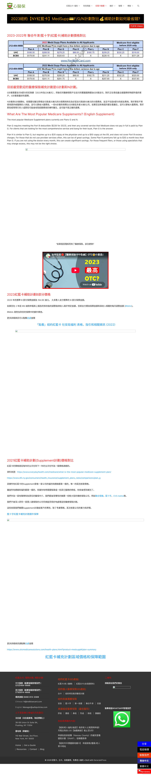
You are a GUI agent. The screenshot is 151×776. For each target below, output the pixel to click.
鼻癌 (75, 713)
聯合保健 (99, 496)
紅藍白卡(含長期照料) (85, 684)
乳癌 (82, 713)
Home (18, 745)
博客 (129, 6)
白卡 (60, 693)
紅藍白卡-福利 (72, 6)
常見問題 (86, 6)
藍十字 (108, 496)
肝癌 (60, 713)
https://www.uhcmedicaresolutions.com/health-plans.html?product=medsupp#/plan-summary (51, 649)
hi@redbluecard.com (32, 701)
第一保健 (78, 703)
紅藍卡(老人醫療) (65, 684)
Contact (33, 749)
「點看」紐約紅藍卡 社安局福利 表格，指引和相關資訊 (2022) (75, 324)
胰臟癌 (98, 713)
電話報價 (144, 749)
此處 (29, 318)
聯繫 (120, 6)
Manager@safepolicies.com (35, 707)
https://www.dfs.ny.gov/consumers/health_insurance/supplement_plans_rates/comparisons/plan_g (53, 478)
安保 (60, 703)
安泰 (99, 703)
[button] (138, 5)
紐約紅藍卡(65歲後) (68, 679)
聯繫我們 (144, 755)
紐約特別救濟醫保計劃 (74, 693)
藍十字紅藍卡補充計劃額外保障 (22, 514)
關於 (111, 6)
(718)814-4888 (22, 692)
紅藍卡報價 (100, 6)
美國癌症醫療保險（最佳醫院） (74, 709)
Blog (42, 749)
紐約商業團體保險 (67, 699)
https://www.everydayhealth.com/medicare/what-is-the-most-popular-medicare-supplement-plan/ (64, 472)
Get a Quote (30, 745)
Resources (22, 749)
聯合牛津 (89, 703)
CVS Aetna (118, 496)
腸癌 (67, 713)
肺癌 (89, 713)
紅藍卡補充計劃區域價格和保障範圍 (75, 657)
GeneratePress (100, 760)
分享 (144, 744)
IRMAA (128, 306)
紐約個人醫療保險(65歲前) (72, 689)
